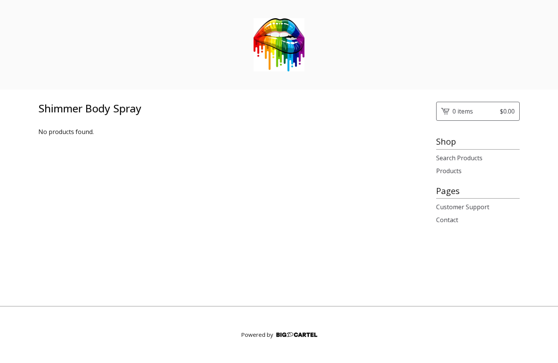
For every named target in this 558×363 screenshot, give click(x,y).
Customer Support (462, 207)
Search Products (459, 158)
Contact (447, 220)
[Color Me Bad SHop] (279, 44)
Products (449, 171)
